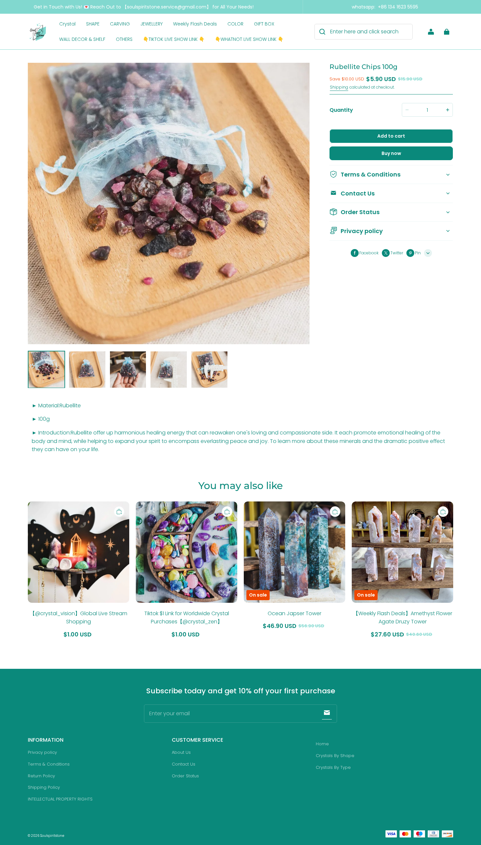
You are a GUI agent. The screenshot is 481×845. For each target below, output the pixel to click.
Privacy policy (42, 752)
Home (322, 744)
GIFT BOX (264, 24)
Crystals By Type (333, 767)
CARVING (120, 24)
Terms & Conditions (49, 764)
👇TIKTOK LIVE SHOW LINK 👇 (174, 39)
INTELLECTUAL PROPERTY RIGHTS (60, 799)
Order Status (185, 776)
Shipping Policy (44, 787)
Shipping (339, 87)
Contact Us (183, 764)
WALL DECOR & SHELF (82, 39)
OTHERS (124, 39)
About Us (181, 752)
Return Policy (41, 776)
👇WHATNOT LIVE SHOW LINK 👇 (249, 39)
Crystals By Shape (335, 755)
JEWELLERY (151, 24)
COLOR (235, 24)
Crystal (67, 24)
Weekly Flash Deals (195, 24)
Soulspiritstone (52, 835)
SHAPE (92, 24)
